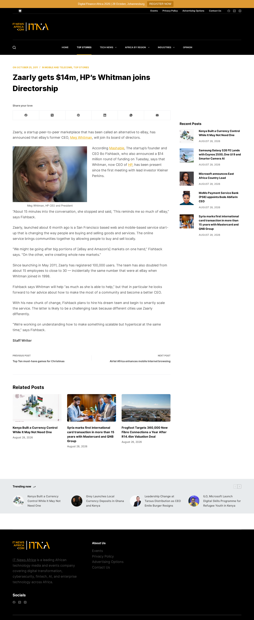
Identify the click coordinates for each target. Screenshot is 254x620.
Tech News (106, 47)
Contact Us (215, 10)
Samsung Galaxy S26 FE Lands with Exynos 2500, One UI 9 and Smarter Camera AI (220, 154)
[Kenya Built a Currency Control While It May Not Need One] (37, 408)
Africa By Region (135, 47)
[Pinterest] (78, 115)
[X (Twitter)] (234, 10)
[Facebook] (228, 10)
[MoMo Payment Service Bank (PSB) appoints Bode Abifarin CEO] (187, 198)
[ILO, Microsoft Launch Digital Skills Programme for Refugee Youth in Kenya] (194, 501)
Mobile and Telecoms (58, 67)
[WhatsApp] (131, 115)
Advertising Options (193, 10)
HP (130, 165)
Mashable (116, 148)
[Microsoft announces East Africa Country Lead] (187, 179)
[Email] (157, 115)
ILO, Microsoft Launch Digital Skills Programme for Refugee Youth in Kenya (222, 501)
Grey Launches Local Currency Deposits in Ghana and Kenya (105, 501)
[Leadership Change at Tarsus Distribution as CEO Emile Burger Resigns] (135, 501)
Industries (164, 47)
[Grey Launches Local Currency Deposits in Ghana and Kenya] (76, 501)
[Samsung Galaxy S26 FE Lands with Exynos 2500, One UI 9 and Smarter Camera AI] (187, 155)
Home (65, 47)
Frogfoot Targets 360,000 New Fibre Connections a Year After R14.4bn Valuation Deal (145, 432)
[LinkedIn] (105, 115)
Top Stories (84, 47)
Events (154, 10)
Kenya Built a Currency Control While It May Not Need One (44, 501)
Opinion (187, 47)
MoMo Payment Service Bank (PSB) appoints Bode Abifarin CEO (219, 197)
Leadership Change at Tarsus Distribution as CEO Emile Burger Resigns (163, 501)
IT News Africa (24, 560)
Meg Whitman (81, 137)
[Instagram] (240, 10)
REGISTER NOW (160, 3)
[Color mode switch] (20, 11)
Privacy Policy (170, 10)
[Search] (14, 47)
